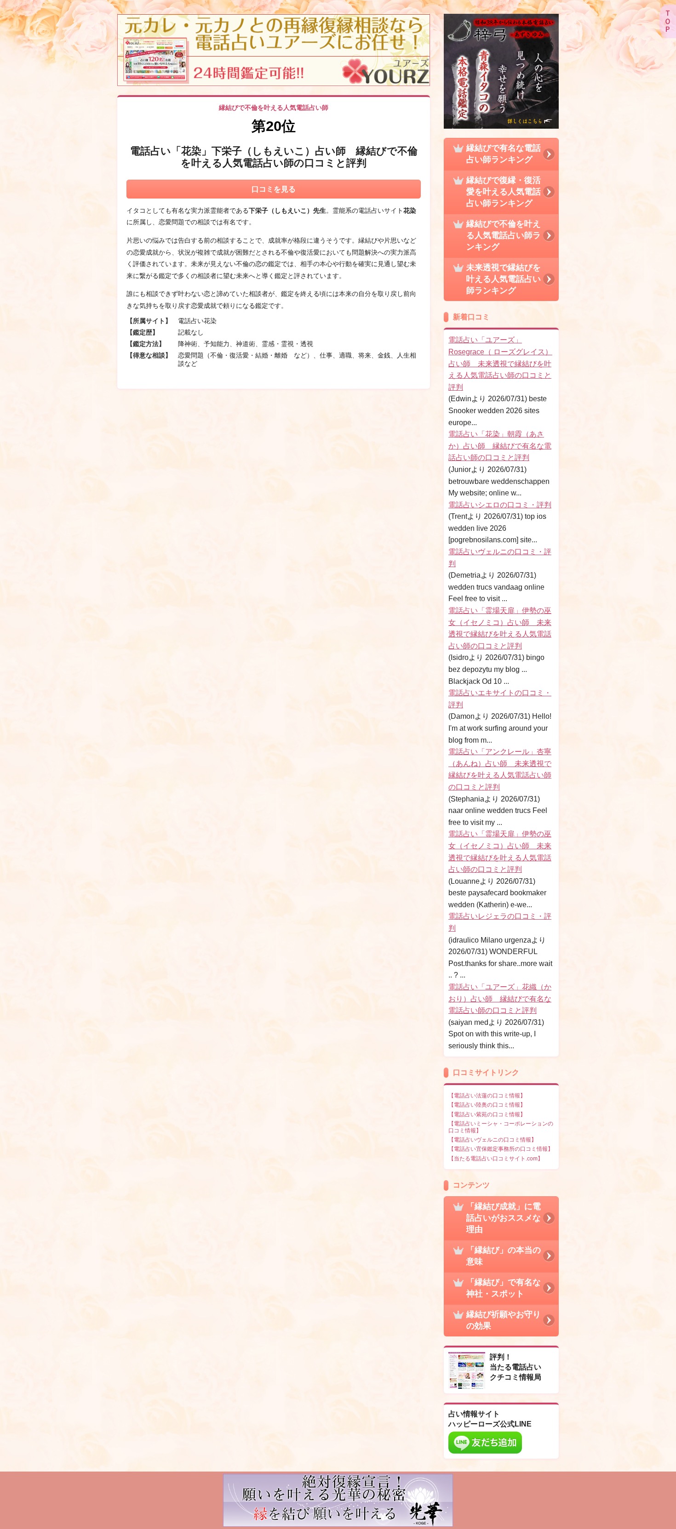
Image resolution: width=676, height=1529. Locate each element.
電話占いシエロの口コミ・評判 (499, 505)
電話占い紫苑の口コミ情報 (487, 1114)
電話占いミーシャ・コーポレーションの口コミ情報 (500, 1126)
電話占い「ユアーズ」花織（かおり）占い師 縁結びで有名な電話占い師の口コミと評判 (499, 998)
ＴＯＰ (667, 21)
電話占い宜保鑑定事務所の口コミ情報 (501, 1149)
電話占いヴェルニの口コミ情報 (492, 1140)
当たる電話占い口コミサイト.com (496, 1158)
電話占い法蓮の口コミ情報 (487, 1095)
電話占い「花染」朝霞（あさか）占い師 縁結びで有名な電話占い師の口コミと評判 (499, 445)
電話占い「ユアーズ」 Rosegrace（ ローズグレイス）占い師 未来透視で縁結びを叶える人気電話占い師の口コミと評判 (500, 363)
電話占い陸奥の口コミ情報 (487, 1105)
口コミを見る (274, 189)
